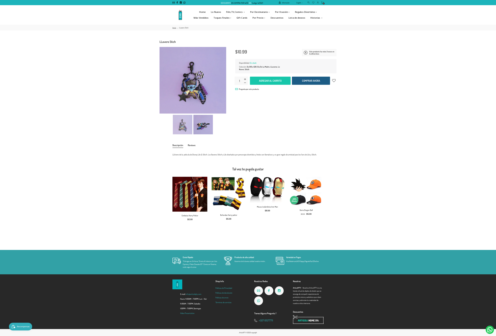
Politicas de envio (221, 297)
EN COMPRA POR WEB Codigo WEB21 (242, 2)
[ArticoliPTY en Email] (173, 2)
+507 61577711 (266, 320)
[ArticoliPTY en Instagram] (181, 2)
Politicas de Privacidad (223, 288)
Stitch (247, 69)
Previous (164, 80)
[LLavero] (182, 124)
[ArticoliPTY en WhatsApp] (184, 2)
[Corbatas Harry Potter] (189, 194)
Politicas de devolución (223, 293)
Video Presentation (187, 313)
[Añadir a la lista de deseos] (334, 80)
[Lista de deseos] (313, 2)
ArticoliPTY (242, 332)
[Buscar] (309, 2)
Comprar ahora (311, 80)
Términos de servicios (223, 302)
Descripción (177, 145)
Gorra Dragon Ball (306, 210)
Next (221, 80)
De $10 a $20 (252, 67)
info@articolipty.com (193, 294)
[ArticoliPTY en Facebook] (177, 2)
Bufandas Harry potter (228, 215)
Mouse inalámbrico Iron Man (267, 207)
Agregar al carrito (270, 80)
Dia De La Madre (263, 67)
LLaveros (273, 67)
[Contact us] (490, 330)
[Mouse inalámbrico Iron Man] (267, 190)
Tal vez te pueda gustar (248, 169)
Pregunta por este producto (249, 89)
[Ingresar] (318, 2)
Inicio (174, 28)
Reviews (191, 145)
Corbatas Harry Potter (190, 215)
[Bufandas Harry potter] (228, 194)
